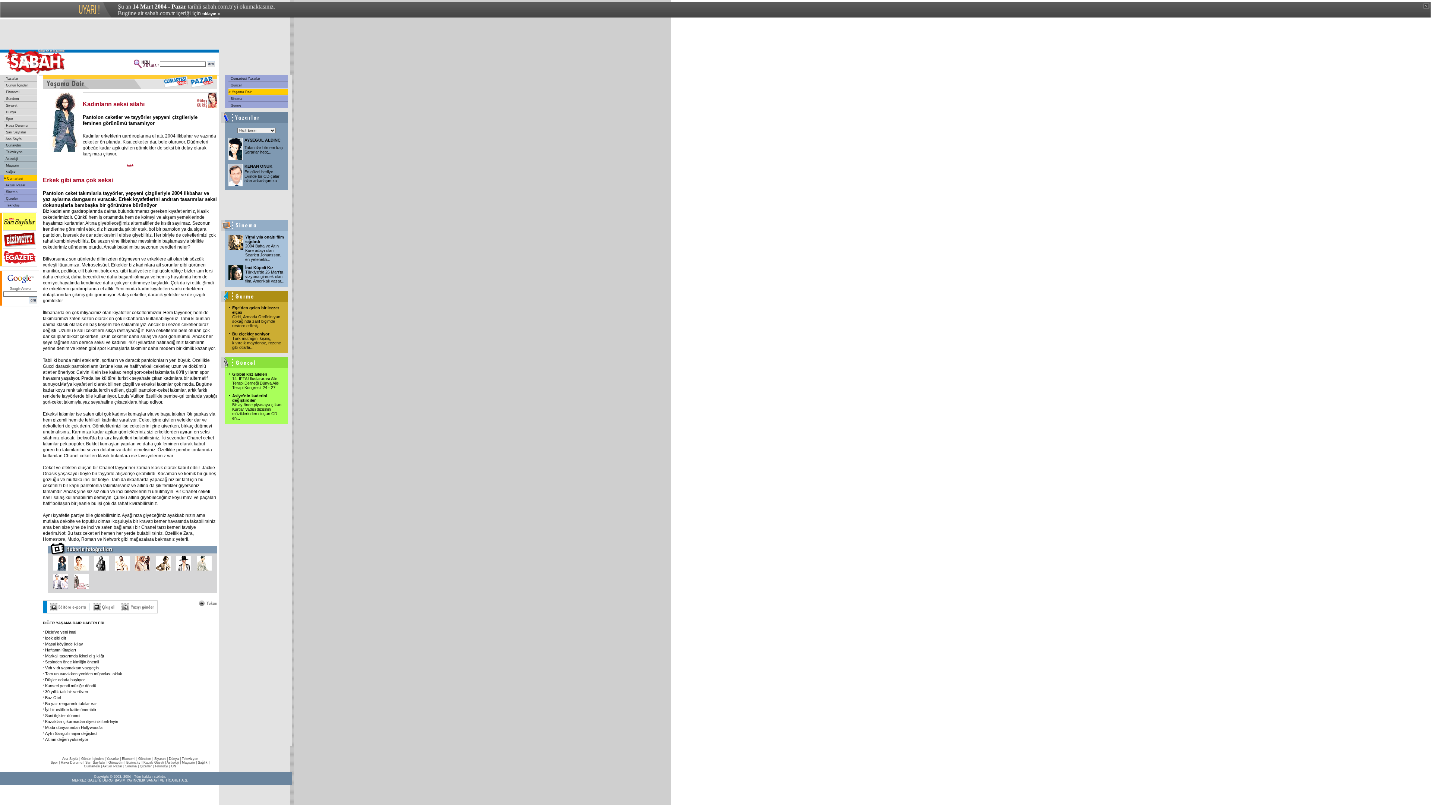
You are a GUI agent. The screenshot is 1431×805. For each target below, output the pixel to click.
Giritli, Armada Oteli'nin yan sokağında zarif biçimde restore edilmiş (256, 321)
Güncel (235, 85)
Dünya (10, 112)
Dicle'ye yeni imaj (60, 632)
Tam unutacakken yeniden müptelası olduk (83, 674)
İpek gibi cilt (55, 638)
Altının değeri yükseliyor (66, 739)
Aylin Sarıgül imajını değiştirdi (71, 733)
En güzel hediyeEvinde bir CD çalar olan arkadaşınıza (262, 176)
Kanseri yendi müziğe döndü (70, 686)
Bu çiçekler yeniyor (250, 334)
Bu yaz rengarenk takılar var (71, 703)
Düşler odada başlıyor (65, 680)
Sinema (11, 192)
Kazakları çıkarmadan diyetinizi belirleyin (81, 721)
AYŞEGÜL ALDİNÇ (262, 140)
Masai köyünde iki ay (64, 644)
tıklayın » (211, 14)
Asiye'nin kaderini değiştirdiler (249, 398)
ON (173, 766)
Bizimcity (133, 762)
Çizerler (11, 199)
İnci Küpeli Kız (259, 267)
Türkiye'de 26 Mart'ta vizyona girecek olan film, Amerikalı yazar (264, 276)
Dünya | (175, 759)
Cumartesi (14, 178)
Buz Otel (53, 697)
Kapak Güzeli (153, 762)
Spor (9, 119)
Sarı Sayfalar (15, 132)
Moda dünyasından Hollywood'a (73, 727)
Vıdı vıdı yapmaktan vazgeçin (72, 668)
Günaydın (13, 145)
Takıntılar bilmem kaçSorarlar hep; (263, 149)
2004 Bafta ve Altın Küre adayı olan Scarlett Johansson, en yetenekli (263, 253)
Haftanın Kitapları (60, 650)
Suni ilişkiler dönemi (62, 715)
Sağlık (10, 172)
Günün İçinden (16, 85)
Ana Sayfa (13, 139)
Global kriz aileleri (249, 374)
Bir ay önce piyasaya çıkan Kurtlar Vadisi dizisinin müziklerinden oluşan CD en (256, 411)
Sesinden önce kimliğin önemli (72, 662)
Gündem (12, 99)
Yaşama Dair (241, 92)
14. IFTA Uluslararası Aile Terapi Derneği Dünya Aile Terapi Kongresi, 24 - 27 (255, 383)
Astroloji (11, 159)
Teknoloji (12, 205)
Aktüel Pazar (15, 185)
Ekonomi (12, 92)
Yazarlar (11, 78)
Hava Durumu (16, 125)
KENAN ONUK (258, 166)
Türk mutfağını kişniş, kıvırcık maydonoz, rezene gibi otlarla (256, 343)
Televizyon (13, 152)
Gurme (235, 105)
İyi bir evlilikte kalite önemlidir (71, 709)
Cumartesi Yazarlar (245, 78)
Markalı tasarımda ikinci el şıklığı (74, 656)
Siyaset (11, 105)
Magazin (12, 165)
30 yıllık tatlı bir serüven (66, 691)
